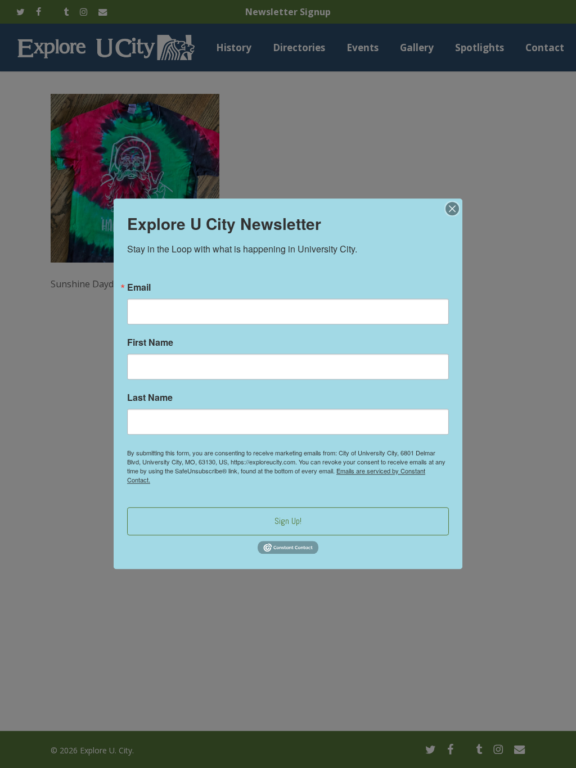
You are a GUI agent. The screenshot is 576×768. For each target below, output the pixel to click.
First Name (150, 342)
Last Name (150, 397)
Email (139, 287)
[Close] (452, 208)
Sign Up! (288, 521)
